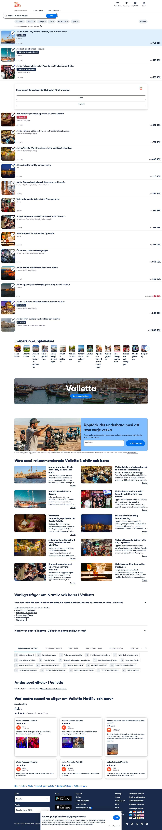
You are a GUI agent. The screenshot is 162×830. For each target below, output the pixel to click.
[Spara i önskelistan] (13, 33)
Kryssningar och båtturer (25, 610)
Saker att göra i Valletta (45, 786)
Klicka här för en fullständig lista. (54, 689)
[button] (81, 37)
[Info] (41, 26)
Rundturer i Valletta (64, 786)
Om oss (117, 797)
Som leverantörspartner (137, 797)
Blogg (117, 804)
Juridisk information (82, 801)
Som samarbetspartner (136, 804)
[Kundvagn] (126, 3)
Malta (23, 786)
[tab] (27, 648)
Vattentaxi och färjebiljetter (26, 613)
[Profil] (144, 3)
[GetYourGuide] (17, 4)
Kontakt (78, 797)
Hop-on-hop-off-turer (24, 615)
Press (117, 808)
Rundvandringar (22, 618)
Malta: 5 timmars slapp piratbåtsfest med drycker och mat (125, 722)
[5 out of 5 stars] (35, 723)
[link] (81, 37)
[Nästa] (146, 348)
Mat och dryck (21, 620)
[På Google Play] (63, 799)
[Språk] (135, 3)
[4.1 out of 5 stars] (21, 713)
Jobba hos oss (120, 801)
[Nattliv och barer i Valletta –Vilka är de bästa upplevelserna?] (145, 630)
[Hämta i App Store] (63, 807)
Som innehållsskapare (136, 801)
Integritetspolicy (132, 453)
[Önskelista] (117, 3)
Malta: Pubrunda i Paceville (26, 721)
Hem (16, 786)
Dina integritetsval (82, 808)
